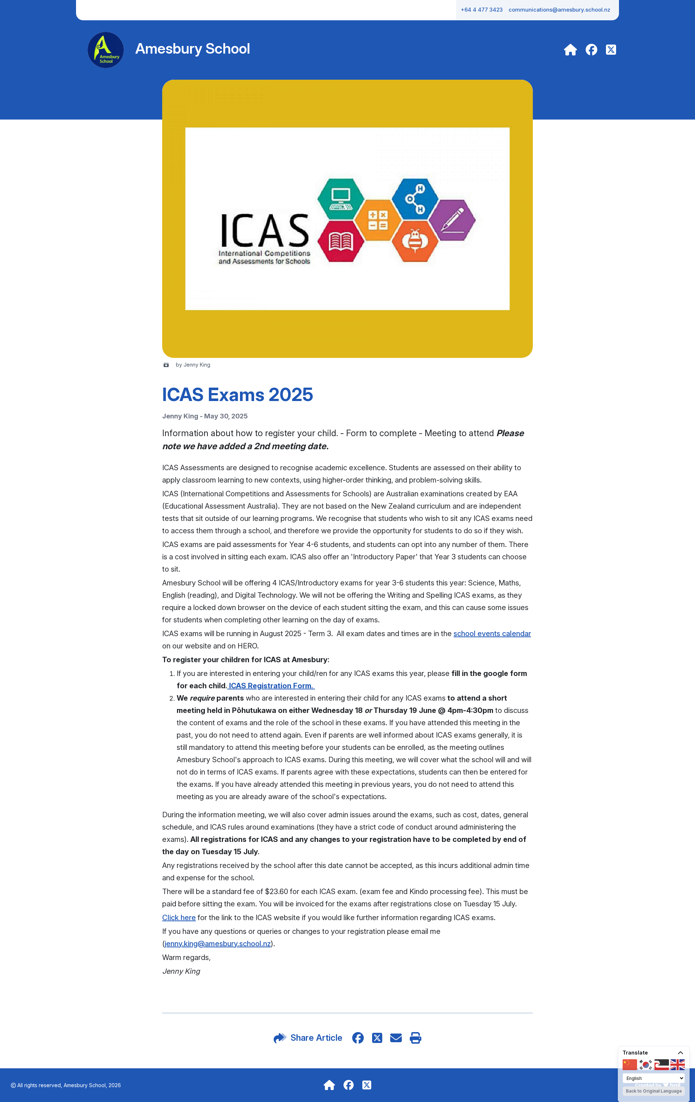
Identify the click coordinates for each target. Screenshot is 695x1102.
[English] (677, 1064)
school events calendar (492, 633)
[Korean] (646, 1064)
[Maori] (661, 1064)
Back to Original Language (654, 1091)
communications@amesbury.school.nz (559, 9)
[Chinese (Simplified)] (630, 1064)
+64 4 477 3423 (482, 9)
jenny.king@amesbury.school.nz (218, 943)
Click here (179, 917)
